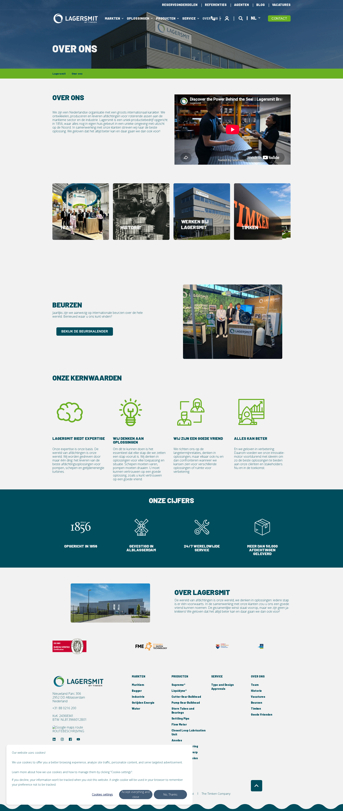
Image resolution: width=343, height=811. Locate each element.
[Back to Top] (256, 785)
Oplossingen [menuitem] (138, 18)
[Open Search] (241, 18)
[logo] (79, 681)
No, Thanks (170, 794)
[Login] (227, 18)
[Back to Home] (76, 18)
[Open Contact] (213, 18)
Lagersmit (59, 73)
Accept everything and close (136, 794)
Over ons (77, 73)
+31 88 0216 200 (64, 708)
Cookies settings (102, 794)
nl (253, 17)
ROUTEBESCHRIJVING (68, 731)
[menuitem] (180, 4)
